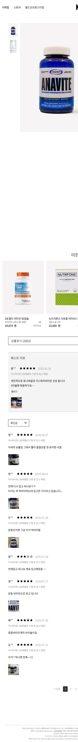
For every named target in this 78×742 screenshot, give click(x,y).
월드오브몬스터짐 (34, 7)
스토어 (17, 7)
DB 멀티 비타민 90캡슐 (17, 318)
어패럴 (5, 7)
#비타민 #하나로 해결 (15, 322)
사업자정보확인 (58, 731)
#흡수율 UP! (55, 322)
